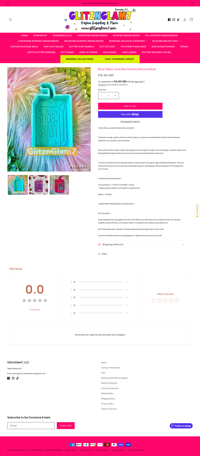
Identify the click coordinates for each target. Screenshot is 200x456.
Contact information (136, 450)
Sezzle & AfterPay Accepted (114, 377)
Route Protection (109, 383)
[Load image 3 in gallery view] (59, 185)
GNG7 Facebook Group (119, 59)
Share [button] (104, 253)
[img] (35, 301)
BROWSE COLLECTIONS (79, 59)
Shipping (102, 84)
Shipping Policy (108, 398)
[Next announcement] (192, 3)
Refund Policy (107, 393)
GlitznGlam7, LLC (22, 450)
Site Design (36, 450)
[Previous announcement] (8, 3)
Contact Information (110, 367)
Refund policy (71, 450)
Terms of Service (109, 408)
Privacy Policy (107, 403)
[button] (10, 19)
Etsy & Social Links (109, 388)
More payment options (130, 121)
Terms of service (102, 450)
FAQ (103, 372)
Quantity (102, 89)
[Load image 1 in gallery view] (17, 185)
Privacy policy (86, 450)
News (103, 362)
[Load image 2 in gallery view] (38, 185)
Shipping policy (118, 450)
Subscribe (66, 425)
